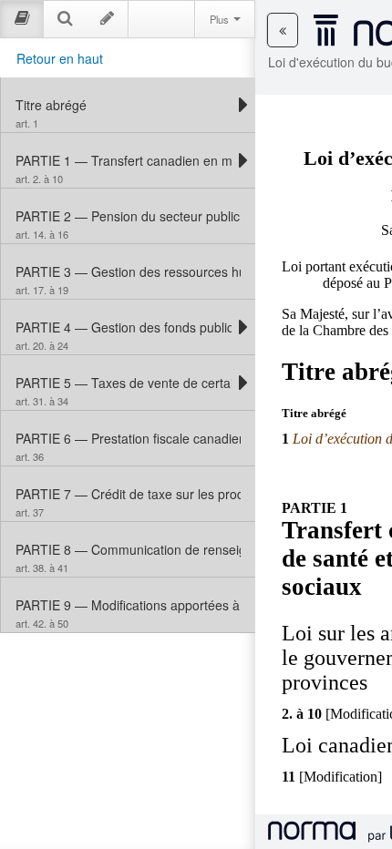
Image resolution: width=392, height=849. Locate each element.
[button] (282, 30)
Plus (221, 19)
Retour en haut (59, 58)
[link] (123, 104)
